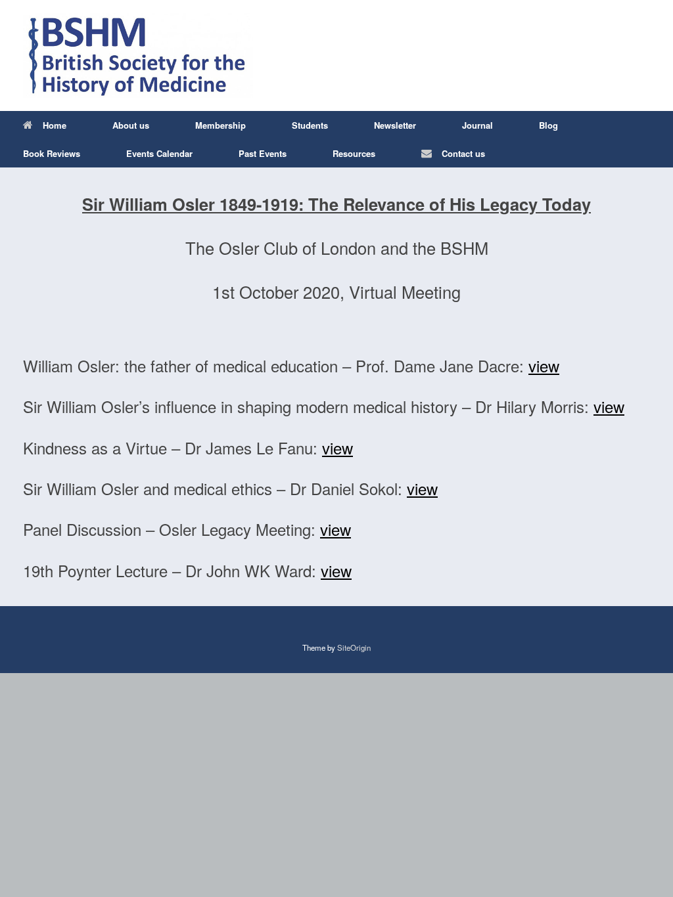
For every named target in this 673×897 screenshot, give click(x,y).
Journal (477, 125)
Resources (354, 153)
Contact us (463, 153)
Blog (548, 125)
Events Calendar (159, 153)
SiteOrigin (354, 647)
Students (310, 125)
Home (54, 125)
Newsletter (395, 125)
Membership (220, 125)
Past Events (263, 153)
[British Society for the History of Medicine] (138, 55)
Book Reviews (51, 153)
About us (130, 125)
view (543, 365)
